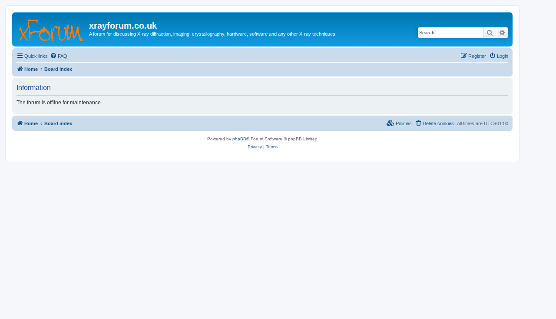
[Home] (51, 28)
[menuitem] (58, 56)
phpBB (239, 138)
